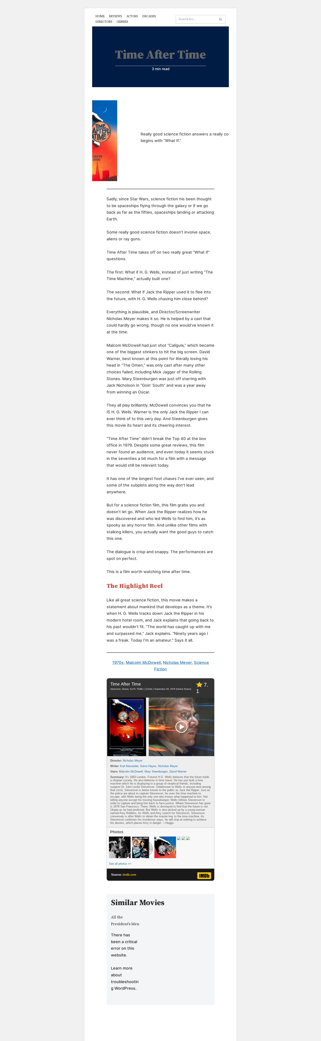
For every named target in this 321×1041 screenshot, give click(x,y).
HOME (100, 16)
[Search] (221, 19)
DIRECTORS (103, 22)
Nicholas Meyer (177, 662)
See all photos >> (120, 863)
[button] (220, 19)
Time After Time (125, 684)
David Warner (177, 771)
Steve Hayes (148, 766)
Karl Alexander (129, 766)
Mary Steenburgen (156, 771)
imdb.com (129, 874)
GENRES (122, 22)
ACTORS (132, 16)
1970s (118, 662)
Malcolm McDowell (143, 662)
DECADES (149, 16)
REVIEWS (115, 16)
